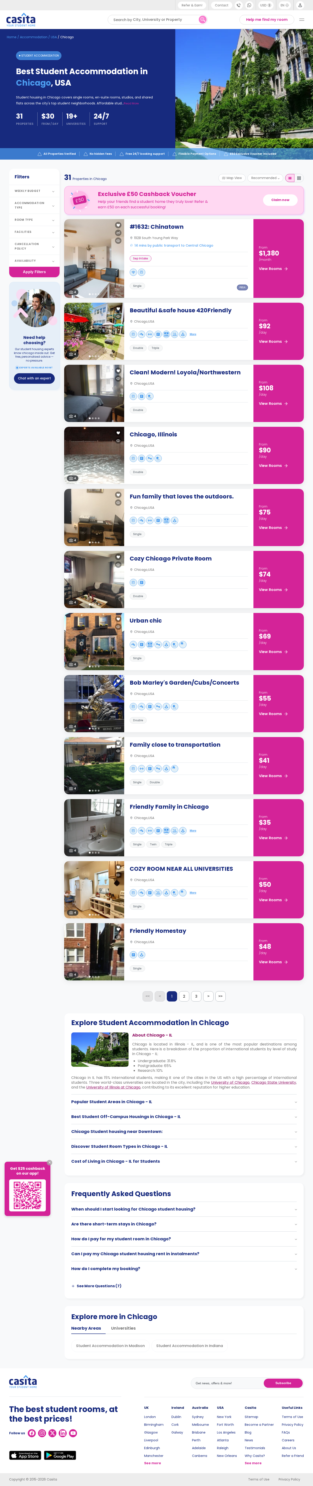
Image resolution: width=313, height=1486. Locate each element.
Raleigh (222, 1448)
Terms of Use (292, 1417)
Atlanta (223, 1440)
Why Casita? (255, 1455)
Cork (175, 1424)
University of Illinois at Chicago (113, 1087)
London (150, 1417)
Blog (248, 1432)
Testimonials (255, 1448)
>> (220, 996)
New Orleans (227, 1455)
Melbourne (200, 1424)
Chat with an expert (34, 378)
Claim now (280, 200)
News (249, 1440)
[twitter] (52, 1433)
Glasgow (151, 1432)
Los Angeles (226, 1432)
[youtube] (73, 1433)
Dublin (176, 1417)
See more (152, 1463)
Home (11, 37)
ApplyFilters (34, 272)
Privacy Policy (292, 1424)
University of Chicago (230, 1082)
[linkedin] (63, 1433)
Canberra (199, 1455)
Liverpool (151, 1440)
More (193, 334)
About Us (289, 1448)
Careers (288, 1440)
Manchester (153, 1455)
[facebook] (32, 1433)
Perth (196, 1440)
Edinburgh (152, 1448)
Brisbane (199, 1432)
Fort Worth (225, 1424)
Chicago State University (273, 1082)
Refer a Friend (293, 1455)
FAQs (286, 1432)
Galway (177, 1432)
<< (148, 996)
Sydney (198, 1417)
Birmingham (154, 1424)
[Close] (49, 1162)
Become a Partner (259, 1424)
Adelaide (199, 1448)
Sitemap (251, 1417)
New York (224, 1417)
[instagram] (42, 1433)
